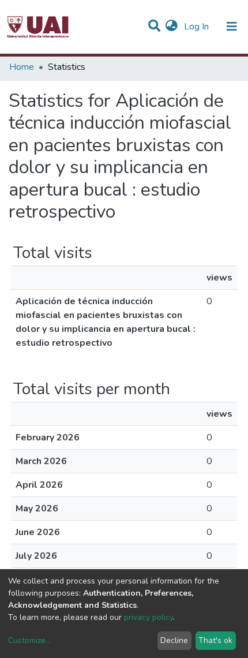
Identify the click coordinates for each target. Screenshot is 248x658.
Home (21, 67)
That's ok (215, 640)
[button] (171, 26)
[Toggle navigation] (232, 26)
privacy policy (148, 617)
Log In (197, 26)
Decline (174, 640)
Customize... (29, 640)
